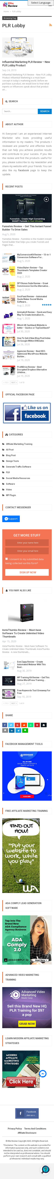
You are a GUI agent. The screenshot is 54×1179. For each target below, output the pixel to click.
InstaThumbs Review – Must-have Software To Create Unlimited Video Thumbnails (23, 633)
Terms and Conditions (35, 1128)
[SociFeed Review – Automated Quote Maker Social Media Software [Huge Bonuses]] (8, 300)
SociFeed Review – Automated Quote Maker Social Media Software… (32, 299)
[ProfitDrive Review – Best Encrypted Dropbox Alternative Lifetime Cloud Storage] (8, 370)
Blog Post (11, 455)
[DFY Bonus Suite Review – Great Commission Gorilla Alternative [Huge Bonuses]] (8, 287)
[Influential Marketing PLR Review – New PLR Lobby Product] (18, 47)
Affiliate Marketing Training (19, 444)
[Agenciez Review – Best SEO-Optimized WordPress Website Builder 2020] (8, 354)
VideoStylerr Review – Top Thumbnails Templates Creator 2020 (32, 270)
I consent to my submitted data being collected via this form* (24, 561)
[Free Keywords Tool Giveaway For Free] (8, 694)
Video (9, 489)
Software (10, 484)
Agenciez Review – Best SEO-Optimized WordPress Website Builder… (32, 354)
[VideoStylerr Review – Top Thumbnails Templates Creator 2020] (8, 271)
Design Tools (12, 461)
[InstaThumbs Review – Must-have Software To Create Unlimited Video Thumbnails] (27, 612)
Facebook (23, 170)
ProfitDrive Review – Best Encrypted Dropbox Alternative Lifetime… (32, 370)
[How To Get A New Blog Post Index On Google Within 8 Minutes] (8, 341)
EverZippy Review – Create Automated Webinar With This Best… (31, 664)
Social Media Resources (18, 478)
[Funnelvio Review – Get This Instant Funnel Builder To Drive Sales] (27, 208)
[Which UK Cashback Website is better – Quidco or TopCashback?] (8, 328)
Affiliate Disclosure (27, 1133)
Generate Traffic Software (18, 467)
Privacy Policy (15, 1128)
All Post (10, 450)
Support (13, 518)
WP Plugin (11, 495)
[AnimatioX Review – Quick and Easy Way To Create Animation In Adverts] (8, 315)
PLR (8, 472)
